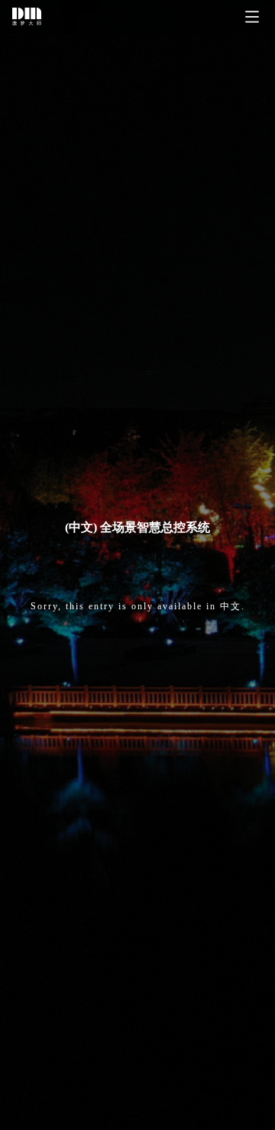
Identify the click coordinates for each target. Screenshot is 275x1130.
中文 (230, 606)
